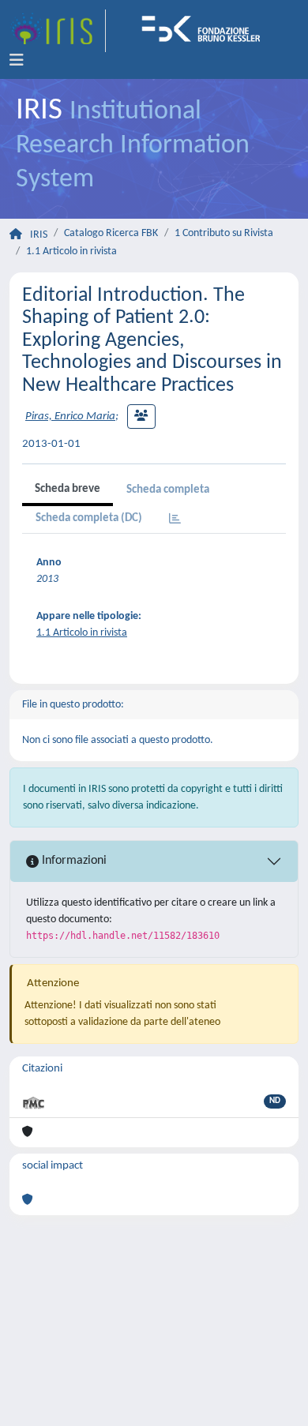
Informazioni (73, 860)
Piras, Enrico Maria (70, 416)
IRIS (38, 235)
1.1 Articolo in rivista (71, 251)
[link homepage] (57, 30)
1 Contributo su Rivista (224, 233)
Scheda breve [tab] (67, 489)
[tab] (175, 520)
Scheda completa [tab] (167, 490)
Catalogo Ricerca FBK (111, 233)
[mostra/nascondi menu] (16, 60)
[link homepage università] (206, 30)
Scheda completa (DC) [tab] (89, 518)
